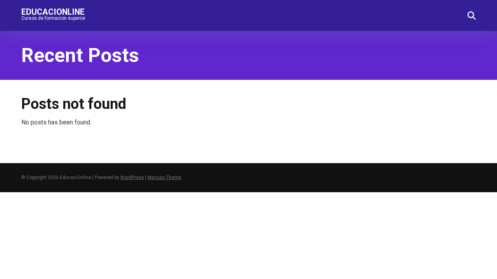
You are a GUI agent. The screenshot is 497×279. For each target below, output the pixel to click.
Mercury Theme (164, 177)
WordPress (132, 177)
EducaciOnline (53, 11)
